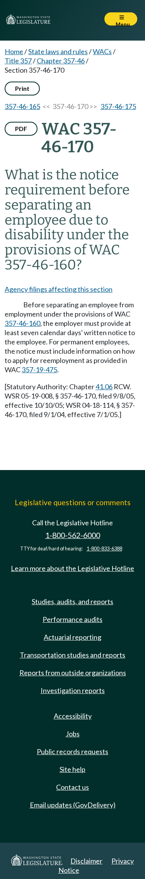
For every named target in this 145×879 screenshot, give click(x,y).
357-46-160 (22, 323)
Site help (72, 769)
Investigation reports (73, 690)
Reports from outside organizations (72, 672)
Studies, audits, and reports (72, 601)
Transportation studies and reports (72, 655)
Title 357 (18, 60)
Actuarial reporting (72, 637)
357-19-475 (39, 369)
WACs (102, 51)
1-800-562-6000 (72, 535)
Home (14, 51)
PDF (21, 128)
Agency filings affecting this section (59, 289)
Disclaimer (86, 861)
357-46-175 (118, 106)
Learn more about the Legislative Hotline (72, 568)
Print (22, 88)
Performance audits (72, 619)
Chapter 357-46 (61, 60)
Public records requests (72, 751)
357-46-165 (22, 106)
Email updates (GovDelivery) (73, 805)
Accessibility (73, 716)
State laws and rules (58, 51)
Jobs (73, 733)
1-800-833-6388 (104, 549)
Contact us (72, 787)
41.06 (104, 386)
